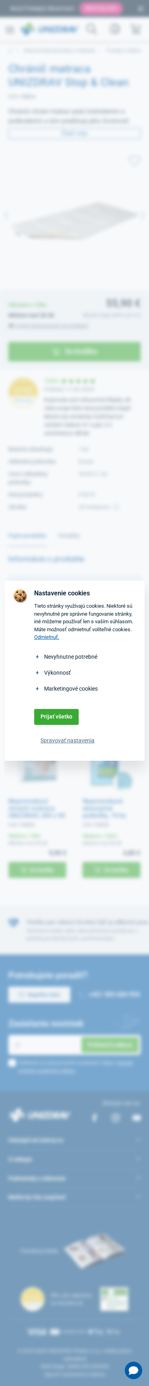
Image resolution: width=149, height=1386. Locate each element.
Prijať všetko (56, 716)
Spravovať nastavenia (68, 740)
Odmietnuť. (46, 637)
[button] (133, 1370)
